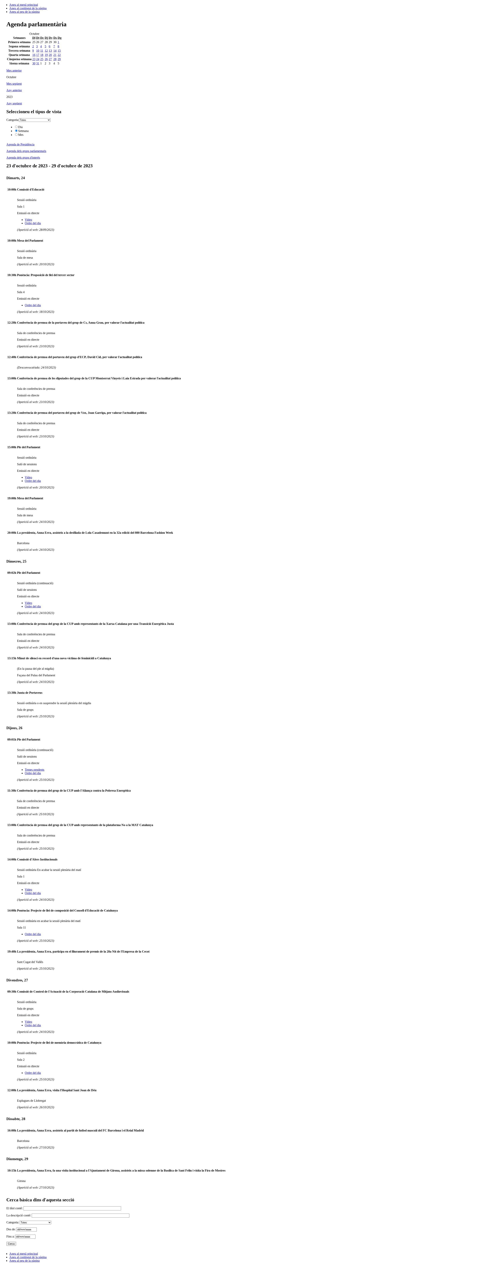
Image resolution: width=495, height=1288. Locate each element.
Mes (20, 134)
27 (50, 59)
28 (54, 59)
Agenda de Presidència (20, 144)
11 (41, 50)
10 (37, 50)
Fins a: (10, 1236)
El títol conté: (14, 1208)
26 (46, 59)
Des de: (11, 1229)
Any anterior (14, 90)
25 (41, 59)
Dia (20, 127)
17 (37, 54)
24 (37, 59)
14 (54, 50)
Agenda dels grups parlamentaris (26, 151)
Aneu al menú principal (23, 4)
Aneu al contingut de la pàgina (28, 8)
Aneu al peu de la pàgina (24, 11)
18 (41, 54)
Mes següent (14, 83)
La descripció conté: (19, 1215)
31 (37, 63)
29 (59, 59)
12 (46, 50)
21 (54, 54)
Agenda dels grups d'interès (23, 157)
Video (28, 219)
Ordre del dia (33, 223)
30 (33, 63)
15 (59, 50)
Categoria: (12, 119)
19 (46, 54)
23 (33, 59)
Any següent (14, 103)
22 (59, 54)
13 (50, 50)
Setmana (23, 131)
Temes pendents (34, 769)
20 (50, 54)
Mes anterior (14, 70)
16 (33, 54)
